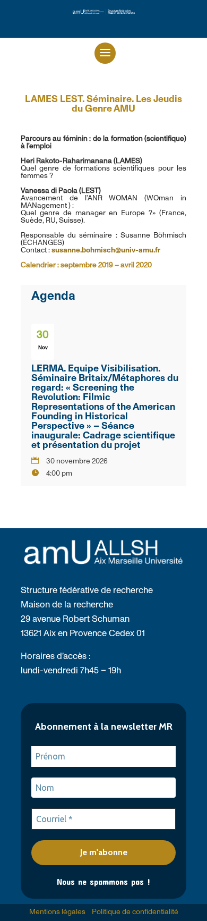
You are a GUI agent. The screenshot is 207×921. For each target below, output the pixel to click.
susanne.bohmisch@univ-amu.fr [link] (105, 250)
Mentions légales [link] (57, 912)
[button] (105, 53)
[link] (104, 11)
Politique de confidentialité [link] (135, 912)
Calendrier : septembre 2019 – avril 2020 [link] (86, 265)
